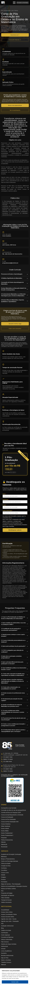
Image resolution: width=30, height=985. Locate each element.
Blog (2, 928)
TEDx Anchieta (5, 897)
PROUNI (3, 842)
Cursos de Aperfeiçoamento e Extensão (12, 814)
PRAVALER (4, 844)
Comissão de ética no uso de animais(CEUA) (13, 810)
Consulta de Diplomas (7, 937)
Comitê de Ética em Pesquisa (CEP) (11, 812)
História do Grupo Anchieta (8, 944)
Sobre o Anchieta (6, 960)
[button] (14, 2)
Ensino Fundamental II (7, 835)
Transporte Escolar (6, 900)
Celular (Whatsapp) (8, 510)
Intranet (3, 948)
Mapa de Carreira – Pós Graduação (11, 884)
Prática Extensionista (7, 840)
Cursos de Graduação (7, 817)
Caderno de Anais (6, 930)
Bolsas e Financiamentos (8, 859)
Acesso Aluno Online (6, 912)
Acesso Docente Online (7, 916)
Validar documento (6, 902)
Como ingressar (5, 935)
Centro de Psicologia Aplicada (9, 861)
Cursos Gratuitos (5, 824)
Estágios (3, 877)
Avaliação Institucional (7, 926)
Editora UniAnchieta (6, 939)
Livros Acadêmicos (6, 951)
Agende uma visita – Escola (8, 919)
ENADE (3, 875)
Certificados (4, 932)
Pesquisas (4, 837)
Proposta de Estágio (6, 893)
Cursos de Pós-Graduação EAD (9, 821)
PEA (2, 891)
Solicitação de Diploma (7, 895)
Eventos (3, 879)
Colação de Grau (5, 865)
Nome (4, 493)
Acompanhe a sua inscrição (8, 808)
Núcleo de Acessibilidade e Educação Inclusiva (14, 886)
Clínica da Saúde (5, 863)
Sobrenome (6, 499)
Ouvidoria (3, 953)
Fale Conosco (5, 941)
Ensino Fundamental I (7, 833)
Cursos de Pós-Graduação (8, 819)
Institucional (4, 946)
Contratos (4, 868)
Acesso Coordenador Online (9, 914)
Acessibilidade (5, 910)
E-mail (4, 505)
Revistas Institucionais (7, 955)
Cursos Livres (5, 872)
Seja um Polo (4, 957)
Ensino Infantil (5, 828)
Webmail (3, 964)
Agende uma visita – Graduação (10, 921)
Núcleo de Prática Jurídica (8, 888)
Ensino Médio (5, 830)
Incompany (4, 881)
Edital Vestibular (5, 826)
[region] (15, 976)
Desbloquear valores (15, 530)
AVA (2, 923)
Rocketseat (4, 846)
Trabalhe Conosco (6, 962)
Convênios (4, 870)
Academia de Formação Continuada (11, 854)
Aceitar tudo (15, 982)
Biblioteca (4, 856)
